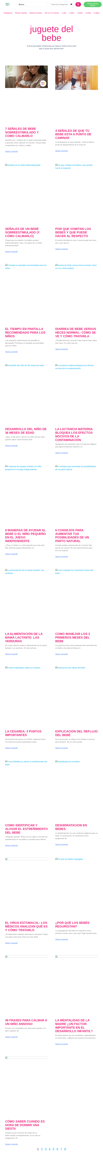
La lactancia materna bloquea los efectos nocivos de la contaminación (74, 434)
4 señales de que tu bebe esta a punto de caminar (73, 134)
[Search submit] (78, 4)
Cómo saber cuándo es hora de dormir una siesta (25, 1125)
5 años (96, 13)
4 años (88, 13)
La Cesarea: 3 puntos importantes (23, 733)
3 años (80, 13)
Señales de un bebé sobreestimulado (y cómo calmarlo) (22, 232)
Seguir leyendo (11, 151)
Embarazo (8, 13)
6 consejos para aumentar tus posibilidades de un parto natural (72, 535)
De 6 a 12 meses (52, 13)
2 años (71, 13)
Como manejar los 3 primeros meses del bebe (72, 637)
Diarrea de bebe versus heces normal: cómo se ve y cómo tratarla (75, 332)
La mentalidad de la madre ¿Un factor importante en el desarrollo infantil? (74, 1026)
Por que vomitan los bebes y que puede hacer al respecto (73, 232)
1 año (64, 13)
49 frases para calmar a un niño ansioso (26, 1022)
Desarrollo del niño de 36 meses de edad (26, 430)
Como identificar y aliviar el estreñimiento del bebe (26, 829)
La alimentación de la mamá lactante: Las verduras (23, 637)
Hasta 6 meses (36, 13)
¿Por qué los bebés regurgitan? (72, 924)
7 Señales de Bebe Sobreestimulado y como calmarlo (22, 132)
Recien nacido (21, 13)
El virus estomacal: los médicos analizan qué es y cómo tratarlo (26, 926)
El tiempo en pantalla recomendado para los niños (25, 332)
